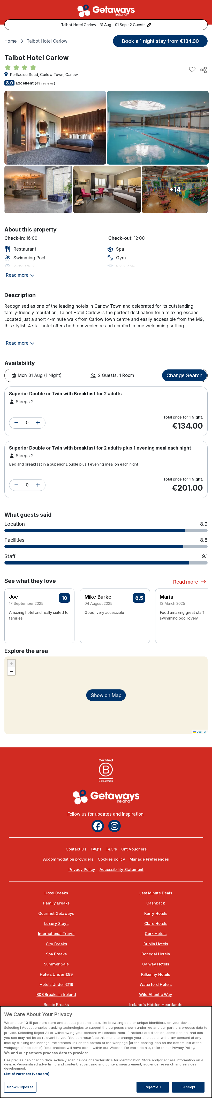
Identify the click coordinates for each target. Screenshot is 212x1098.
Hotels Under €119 (56, 984)
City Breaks (56, 944)
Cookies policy (111, 859)
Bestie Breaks (56, 1004)
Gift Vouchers (134, 849)
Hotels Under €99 (56, 974)
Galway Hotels (155, 964)
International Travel (56, 933)
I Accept (188, 1087)
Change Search (184, 375)
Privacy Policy (82, 869)
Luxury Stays (56, 923)
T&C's (111, 849)
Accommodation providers (68, 859)
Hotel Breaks (56, 893)
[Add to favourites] (192, 69)
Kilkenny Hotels (155, 974)
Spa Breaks (56, 954)
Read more (186, 582)
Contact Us (76, 849)
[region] (106, 1052)
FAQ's (96, 849)
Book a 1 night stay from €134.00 (160, 41)
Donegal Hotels (155, 954)
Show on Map (106, 694)
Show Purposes (20, 1087)
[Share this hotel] (203, 69)
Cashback (155, 903)
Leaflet (201, 731)
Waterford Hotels (156, 984)
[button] (16, 423)
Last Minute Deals (155, 893)
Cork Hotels (155, 933)
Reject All (153, 1087)
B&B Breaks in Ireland (56, 994)
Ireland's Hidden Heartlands (155, 1004)
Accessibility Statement (121, 869)
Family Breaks (56, 903)
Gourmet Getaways (56, 913)
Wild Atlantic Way (155, 994)
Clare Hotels (155, 923)
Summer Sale (56, 964)
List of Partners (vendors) (26, 1074)
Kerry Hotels (155, 913)
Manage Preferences (149, 859)
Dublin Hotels (155, 944)
